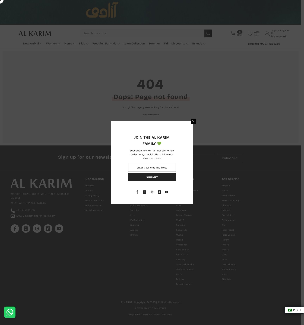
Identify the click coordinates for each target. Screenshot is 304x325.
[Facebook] (178, 192)
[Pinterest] (193, 192)
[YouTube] (208, 192)
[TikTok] (200, 192)
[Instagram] (186, 192)
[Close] (234, 121)
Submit (193, 177)
